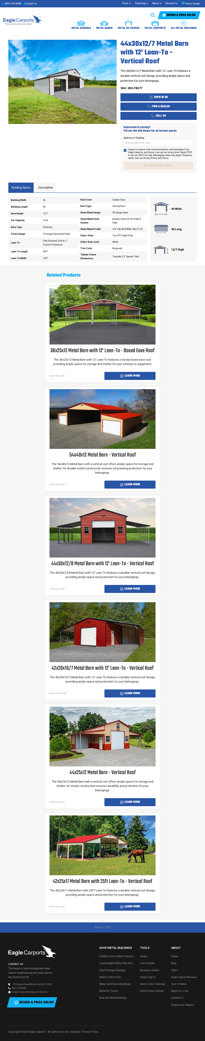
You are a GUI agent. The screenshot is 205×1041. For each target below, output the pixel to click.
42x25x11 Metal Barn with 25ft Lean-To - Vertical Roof (102, 881)
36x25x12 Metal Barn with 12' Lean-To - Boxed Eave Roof (102, 350)
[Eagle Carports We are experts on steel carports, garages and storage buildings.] (22, 20)
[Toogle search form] (153, 15)
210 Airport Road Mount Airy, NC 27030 (32, 984)
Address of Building (134, 137)
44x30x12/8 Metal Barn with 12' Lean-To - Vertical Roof (102, 563)
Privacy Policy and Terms (155, 158)
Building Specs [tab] (21, 187)
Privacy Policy (90, 1031)
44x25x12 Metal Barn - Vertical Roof (103, 772)
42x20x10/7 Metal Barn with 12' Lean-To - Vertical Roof (103, 668)
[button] (126, 3)
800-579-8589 (19, 988)
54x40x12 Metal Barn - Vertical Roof (102, 455)
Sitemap (75, 1031)
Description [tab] (45, 187)
